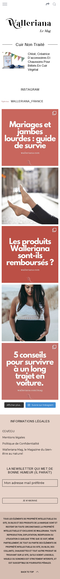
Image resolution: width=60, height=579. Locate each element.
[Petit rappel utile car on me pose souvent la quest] (30, 254)
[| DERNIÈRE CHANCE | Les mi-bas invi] (30, 196)
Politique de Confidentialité (20, 443)
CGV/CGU (8, 431)
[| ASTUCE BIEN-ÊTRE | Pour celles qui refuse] (30, 137)
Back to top (27, 572)
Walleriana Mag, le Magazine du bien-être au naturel (27, 451)
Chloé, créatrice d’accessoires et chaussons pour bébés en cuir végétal (39, 61)
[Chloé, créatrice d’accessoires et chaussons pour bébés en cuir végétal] (13, 60)
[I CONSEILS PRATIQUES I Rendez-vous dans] (30, 371)
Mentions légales (13, 437)
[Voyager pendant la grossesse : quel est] (30, 312)
